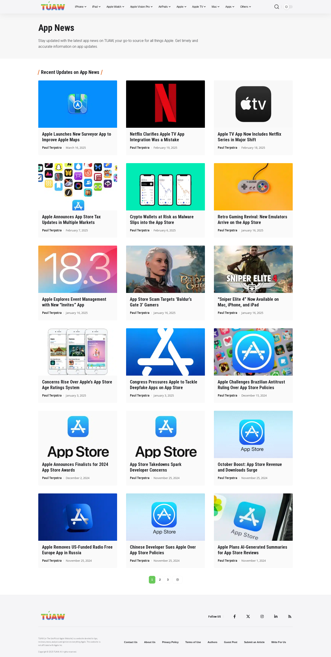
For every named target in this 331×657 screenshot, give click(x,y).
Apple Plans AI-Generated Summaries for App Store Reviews (252, 549)
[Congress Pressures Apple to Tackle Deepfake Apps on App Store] (165, 352)
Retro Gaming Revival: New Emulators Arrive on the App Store (252, 219)
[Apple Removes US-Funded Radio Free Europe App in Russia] (77, 517)
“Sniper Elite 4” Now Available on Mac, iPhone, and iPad (248, 302)
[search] (276, 7)
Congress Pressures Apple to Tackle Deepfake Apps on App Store (163, 384)
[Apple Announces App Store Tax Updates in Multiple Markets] (77, 186)
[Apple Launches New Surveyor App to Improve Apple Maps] (77, 104)
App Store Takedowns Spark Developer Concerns (155, 467)
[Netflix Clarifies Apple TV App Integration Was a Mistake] (165, 104)
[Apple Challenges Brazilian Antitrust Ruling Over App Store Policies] (253, 352)
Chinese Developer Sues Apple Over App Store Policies (163, 549)
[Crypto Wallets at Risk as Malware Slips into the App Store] (165, 186)
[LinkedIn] (276, 616)
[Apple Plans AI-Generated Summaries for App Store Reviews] (253, 517)
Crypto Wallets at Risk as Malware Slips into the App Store (162, 219)
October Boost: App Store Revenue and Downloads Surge (250, 467)
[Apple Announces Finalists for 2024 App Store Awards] (77, 434)
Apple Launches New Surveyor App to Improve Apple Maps (76, 136)
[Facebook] (234, 616)
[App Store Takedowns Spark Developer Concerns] (165, 434)
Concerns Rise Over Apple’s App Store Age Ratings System (77, 384)
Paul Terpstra (52, 148)
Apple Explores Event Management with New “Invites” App (74, 302)
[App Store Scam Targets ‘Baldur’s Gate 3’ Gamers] (165, 269)
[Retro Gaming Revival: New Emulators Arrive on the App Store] (253, 186)
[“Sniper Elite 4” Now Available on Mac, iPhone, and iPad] (253, 269)
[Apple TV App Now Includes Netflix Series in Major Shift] (253, 104)
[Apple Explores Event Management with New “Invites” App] (77, 269)
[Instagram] (262, 616)
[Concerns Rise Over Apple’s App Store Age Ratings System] (77, 352)
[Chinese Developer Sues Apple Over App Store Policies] (165, 517)
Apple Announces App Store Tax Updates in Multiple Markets (71, 219)
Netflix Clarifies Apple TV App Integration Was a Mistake (157, 136)
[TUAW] (53, 7)
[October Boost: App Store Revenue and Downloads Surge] (253, 434)
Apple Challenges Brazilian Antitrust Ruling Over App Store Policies (251, 384)
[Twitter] (248, 616)
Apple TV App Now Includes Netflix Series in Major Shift (249, 136)
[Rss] (290, 616)
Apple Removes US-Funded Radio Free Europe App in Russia (77, 549)
